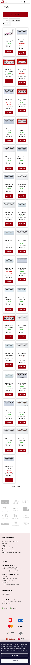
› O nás (3, 545)
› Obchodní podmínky (7, 547)
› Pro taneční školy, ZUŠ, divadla (10, 541)
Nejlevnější (11, 20)
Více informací (23, 651)
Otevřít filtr (15, 14)
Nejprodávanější (6, 23)
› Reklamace (5, 549)
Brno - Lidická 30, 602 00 (8, 565)
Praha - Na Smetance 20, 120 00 (10, 574)
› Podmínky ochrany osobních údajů (11, 552)
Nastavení (15, 655)
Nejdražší (18, 20)
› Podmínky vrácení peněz (8, 550)
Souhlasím (15, 661)
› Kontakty (4, 543)
